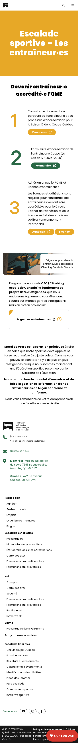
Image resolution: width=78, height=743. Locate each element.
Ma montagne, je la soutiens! (25, 544)
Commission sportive (20, 689)
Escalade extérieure (19, 533)
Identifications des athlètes (24, 672)
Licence (64, 232)
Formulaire (43, 165)
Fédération (12, 498)
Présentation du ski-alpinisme (25, 628)
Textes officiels (16, 509)
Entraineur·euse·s (17, 655)
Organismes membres (21, 520)
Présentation (15, 539)
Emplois (11, 515)
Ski (7, 576)
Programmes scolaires (21, 635)
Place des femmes (18, 678)
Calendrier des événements (24, 667)
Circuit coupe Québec (21, 650)
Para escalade (15, 683)
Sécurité (12, 593)
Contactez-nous (19, 450)
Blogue (11, 526)
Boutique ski (14, 610)
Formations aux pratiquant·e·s (25, 561)
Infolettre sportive (18, 695)
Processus (39, 132)
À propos (12, 582)
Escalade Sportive (17, 644)
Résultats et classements (23, 661)
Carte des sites (21, 736)
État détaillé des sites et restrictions (29, 550)
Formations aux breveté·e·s (24, 567)
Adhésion (38, 232)
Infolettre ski (14, 616)
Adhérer (12, 504)
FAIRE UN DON (64, 736)
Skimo (9, 623)
